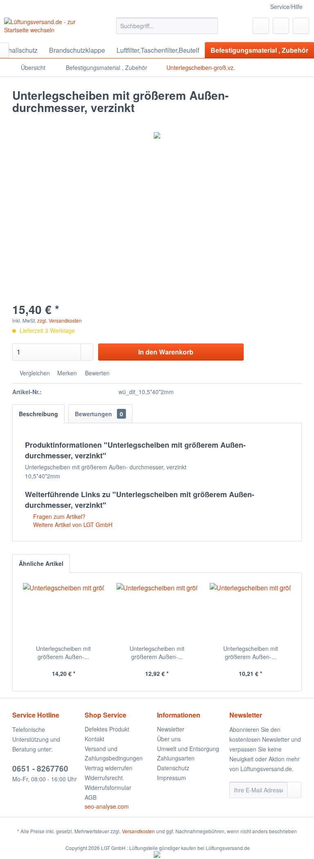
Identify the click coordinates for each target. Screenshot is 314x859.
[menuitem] (167, 26)
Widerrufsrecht (104, 778)
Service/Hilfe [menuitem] (286, 6)
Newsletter (170, 729)
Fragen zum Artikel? (58, 516)
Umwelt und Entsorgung (188, 749)
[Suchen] (210, 26)
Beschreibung (38, 414)
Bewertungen (99, 414)
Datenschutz (173, 768)
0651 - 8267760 (40, 768)
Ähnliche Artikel (41, 563)
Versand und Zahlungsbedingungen (114, 754)
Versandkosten (138, 831)
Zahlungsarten (176, 758)
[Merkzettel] (261, 26)
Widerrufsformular (108, 787)
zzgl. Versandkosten (59, 320)
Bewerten (96, 373)
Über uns (169, 739)
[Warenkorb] (301, 26)
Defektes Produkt (107, 729)
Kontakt (94, 739)
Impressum (171, 778)
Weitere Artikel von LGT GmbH (71, 524)
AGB (90, 797)
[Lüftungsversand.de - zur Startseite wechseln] (47, 28)
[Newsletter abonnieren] (294, 790)
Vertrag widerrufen (108, 768)
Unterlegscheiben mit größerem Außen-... (63, 652)
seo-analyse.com (107, 806)
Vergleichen (34, 373)
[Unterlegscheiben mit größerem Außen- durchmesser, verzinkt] (63, 611)
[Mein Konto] (281, 26)
